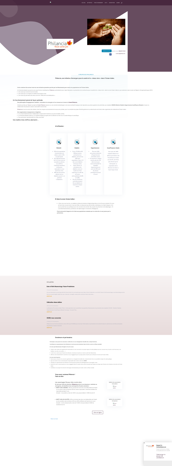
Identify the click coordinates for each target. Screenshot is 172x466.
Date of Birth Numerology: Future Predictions (60, 286)
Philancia (74, 384)
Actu (106, 2)
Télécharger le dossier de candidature (160, 456)
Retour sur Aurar (54, 418)
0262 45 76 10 (122, 51)
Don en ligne (98, 412)
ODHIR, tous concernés (54, 318)
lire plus (49, 296)
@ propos (89, 2)
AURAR (118, 2)
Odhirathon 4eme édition (54, 302)
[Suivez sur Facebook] (110, 54)
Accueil (84, 2)
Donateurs (112, 2)
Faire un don (106, 50)
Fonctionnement (98, 2)
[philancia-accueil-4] (106, 44)
